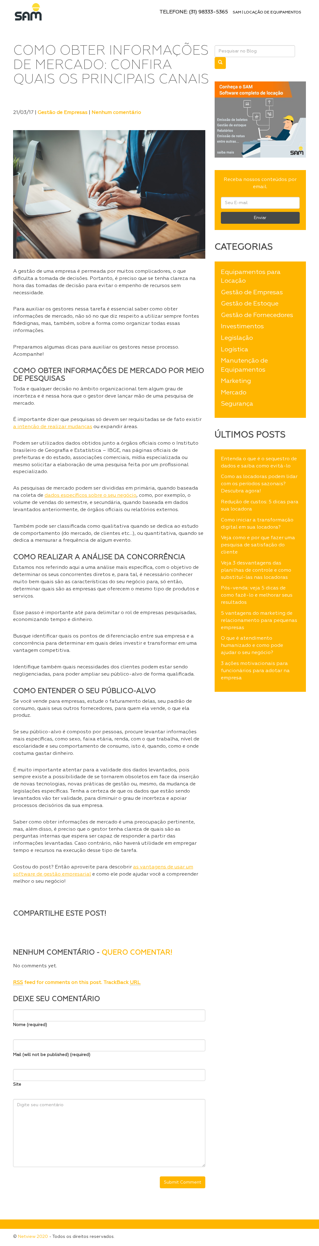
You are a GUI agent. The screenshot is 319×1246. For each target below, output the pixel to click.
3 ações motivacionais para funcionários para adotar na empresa (255, 671)
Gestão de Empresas (63, 112)
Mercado (233, 392)
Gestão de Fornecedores (257, 315)
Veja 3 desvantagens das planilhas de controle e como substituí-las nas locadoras (256, 570)
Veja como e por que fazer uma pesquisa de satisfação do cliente (258, 545)
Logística (234, 349)
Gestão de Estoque (250, 304)
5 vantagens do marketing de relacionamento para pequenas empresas (259, 620)
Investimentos (242, 326)
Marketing (236, 381)
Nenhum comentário (116, 112)
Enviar (260, 218)
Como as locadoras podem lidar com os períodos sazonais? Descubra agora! (259, 484)
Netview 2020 (33, 1236)
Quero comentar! (137, 952)
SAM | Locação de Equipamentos (267, 12)
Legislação (237, 338)
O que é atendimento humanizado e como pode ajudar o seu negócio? (252, 645)
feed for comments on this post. (57, 982)
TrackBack (121, 982)
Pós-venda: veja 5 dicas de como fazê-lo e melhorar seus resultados (257, 595)
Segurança (237, 404)
